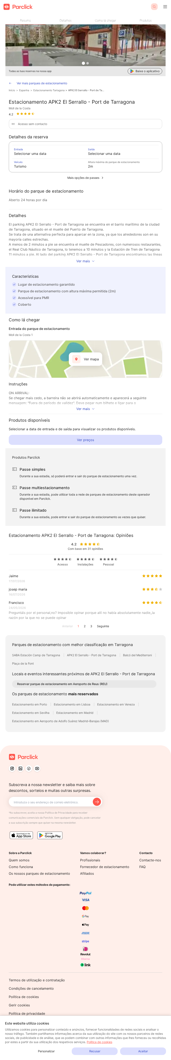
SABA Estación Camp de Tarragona (36, 655)
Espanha (24, 90)
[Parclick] (18, 7)
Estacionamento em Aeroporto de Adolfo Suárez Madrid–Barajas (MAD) (60, 721)
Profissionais (90, 860)
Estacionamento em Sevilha (31, 712)
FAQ (142, 867)
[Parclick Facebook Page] (28, 768)
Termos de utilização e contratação (37, 980)
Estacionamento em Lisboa (72, 704)
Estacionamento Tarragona (49, 90)
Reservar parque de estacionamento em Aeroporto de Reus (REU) (62, 684)
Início (12, 90)
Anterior (67, 626)
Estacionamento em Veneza (116, 704)
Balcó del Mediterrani (138, 655)
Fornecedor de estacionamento (104, 867)
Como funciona (21, 867)
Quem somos (19, 860)
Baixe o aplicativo (148, 71)
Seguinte (103, 626)
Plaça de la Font (23, 663)
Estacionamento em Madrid (75, 712)
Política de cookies (24, 997)
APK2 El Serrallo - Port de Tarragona (86, 90)
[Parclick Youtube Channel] (37, 768)
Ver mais (83, 261)
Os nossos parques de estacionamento (39, 873)
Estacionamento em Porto (30, 704)
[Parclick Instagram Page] (12, 768)
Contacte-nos (150, 860)
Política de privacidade (27, 1013)
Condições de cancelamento (31, 988)
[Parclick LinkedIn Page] (20, 768)
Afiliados (87, 873)
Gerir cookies (19, 1005)
